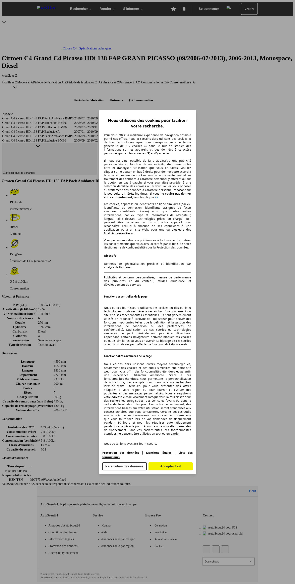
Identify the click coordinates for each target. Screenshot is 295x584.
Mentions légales (158, 453)
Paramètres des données (124, 466)
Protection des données (120, 453)
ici (156, 197)
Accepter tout (170, 466)
